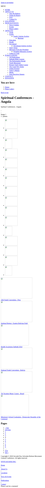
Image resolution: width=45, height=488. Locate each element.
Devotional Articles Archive (22, 46)
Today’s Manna (14, 70)
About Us (4, 469)
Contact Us (13, 19)
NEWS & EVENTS (12, 23)
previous (8, 430)
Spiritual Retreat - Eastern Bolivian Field (14, 323)
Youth (11, 32)
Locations (4, 473)
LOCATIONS (10, 21)
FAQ (11, 17)
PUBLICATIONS (11, 55)
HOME (7, 10)
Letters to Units (14, 53)
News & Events (6, 477)
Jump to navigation (7, 2)
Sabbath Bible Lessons (16, 59)
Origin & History (15, 15)
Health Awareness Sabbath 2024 (11, 347)
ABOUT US (9, 12)
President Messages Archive (22, 51)
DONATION (9, 78)
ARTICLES (9, 31)
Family (11, 34)
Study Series (13, 48)
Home (7, 87)
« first (7, 428)
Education (12, 40)
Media (11, 72)
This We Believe (14, 13)
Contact (3, 484)
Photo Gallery (13, 29)
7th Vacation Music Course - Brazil (12, 394)
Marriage (21, 38)
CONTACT (9, 76)
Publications (5, 480)
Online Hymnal (14, 69)
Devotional (13, 44)
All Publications (14, 57)
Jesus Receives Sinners (16, 74)
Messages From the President (18, 50)
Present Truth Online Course (18, 65)
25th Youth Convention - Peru (11, 300)
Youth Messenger (15, 63)
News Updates (14, 25)
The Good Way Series (16, 67)
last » (6, 452)
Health (11, 42)
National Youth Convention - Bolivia (13, 370)
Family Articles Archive (21, 36)
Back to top (4, 92)
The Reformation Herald (17, 61)
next (6, 451)
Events (11, 27)
